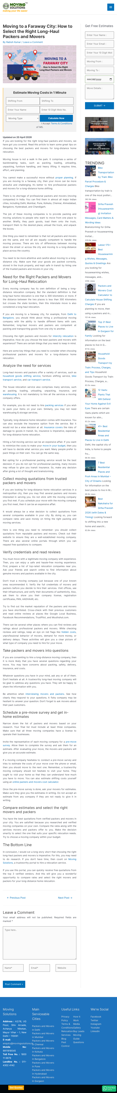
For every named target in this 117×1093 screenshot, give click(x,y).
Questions (78, 1042)
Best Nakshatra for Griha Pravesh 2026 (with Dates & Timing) (99, 508)
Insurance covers (53, 427)
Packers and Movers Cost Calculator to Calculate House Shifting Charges (98, 295)
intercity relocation (63, 336)
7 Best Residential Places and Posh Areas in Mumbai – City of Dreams (98, 471)
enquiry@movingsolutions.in (18, 1043)
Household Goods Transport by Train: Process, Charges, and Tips (98, 362)
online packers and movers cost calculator (35, 781)
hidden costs (68, 632)
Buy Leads (78, 1031)
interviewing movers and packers (45, 693)
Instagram (96, 1023)
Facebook (96, 1016)
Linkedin (95, 1031)
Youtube (95, 1027)
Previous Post (16, 897)
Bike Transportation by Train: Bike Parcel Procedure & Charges (99, 177)
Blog (63, 1038)
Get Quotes (16, 1087)
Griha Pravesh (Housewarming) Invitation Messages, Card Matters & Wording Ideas (99, 213)
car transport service (38, 379)
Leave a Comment (33, 42)
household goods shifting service (22, 375)
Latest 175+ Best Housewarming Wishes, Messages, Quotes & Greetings (99, 254)
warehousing (10, 394)
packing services (54, 405)
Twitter (94, 1020)
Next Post (65, 897)
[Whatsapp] (109, 1088)
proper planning (64, 177)
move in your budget (54, 445)
